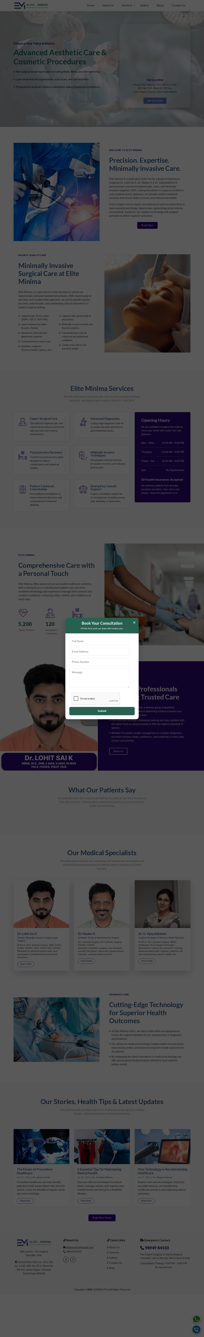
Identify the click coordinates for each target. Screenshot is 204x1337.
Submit (102, 711)
